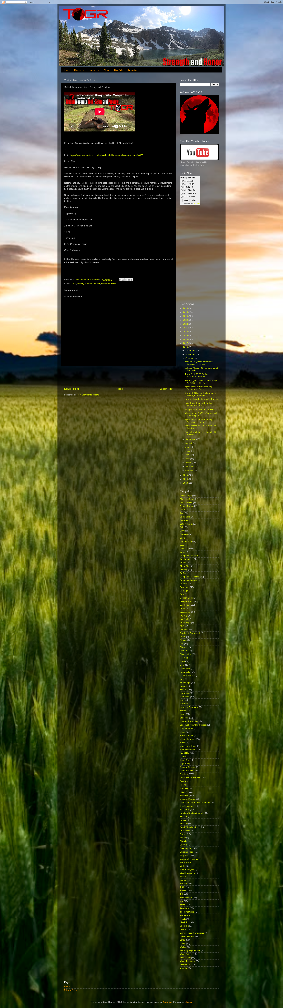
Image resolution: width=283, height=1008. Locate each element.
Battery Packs (186, 524)
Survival (183, 883)
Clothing (183, 570)
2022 (185, 324)
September (190, 439)
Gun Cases (185, 668)
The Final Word (187, 912)
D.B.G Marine (189, 196)
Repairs (183, 820)
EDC (182, 626)
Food (182, 661)
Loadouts (184, 718)
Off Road (184, 756)
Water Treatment (187, 961)
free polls (197, 203)
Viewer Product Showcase (192, 933)
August (188, 443)
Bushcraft (184, 548)
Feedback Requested (190, 633)
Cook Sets (184, 587)
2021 (185, 328)
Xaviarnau (167, 1002)
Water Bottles (186, 954)
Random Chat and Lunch (191, 813)
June (188, 451)
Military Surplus (84, 284)
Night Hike (184, 753)
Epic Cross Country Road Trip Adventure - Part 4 (199, 404)
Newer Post (71, 388)
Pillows (183, 785)
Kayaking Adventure (189, 707)
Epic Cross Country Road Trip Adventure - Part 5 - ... (199, 388)
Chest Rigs (185, 566)
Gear (74, 284)
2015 (185, 475)
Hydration (184, 693)
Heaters (183, 686)
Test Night (184, 908)
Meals (182, 732)
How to (183, 690)
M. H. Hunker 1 (189, 193)
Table (182, 887)
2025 (185, 312)
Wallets (183, 947)
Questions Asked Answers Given (195, 802)
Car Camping (186, 559)
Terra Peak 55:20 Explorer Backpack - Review (197, 375)
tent (181, 901)
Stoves (183, 876)
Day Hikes (184, 605)
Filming (183, 640)
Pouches (184, 788)
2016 (185, 347)
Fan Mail (184, 630)
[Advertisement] (118, 376)
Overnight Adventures (190, 778)
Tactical (183, 891)
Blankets (184, 534)
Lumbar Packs (186, 728)
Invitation (184, 704)
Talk (182, 894)
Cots (182, 594)
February (190, 466)
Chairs (183, 563)
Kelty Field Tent (189, 190)
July (187, 447)
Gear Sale (118, 69)
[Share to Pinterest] (131, 279)
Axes (182, 513)
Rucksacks (185, 831)
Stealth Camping (187, 873)
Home (67, 69)
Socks (182, 866)
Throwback (185, 915)
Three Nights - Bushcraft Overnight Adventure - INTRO (201, 381)
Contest (183, 584)
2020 (185, 331)
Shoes (183, 838)
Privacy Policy (70, 990)
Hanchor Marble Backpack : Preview (202, 399)
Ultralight (184, 922)
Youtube (183, 968)
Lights (182, 714)
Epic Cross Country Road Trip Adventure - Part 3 (199, 420)
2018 (185, 339)
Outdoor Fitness (187, 767)
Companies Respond (189, 577)
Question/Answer (188, 799)
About (107, 69)
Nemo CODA (188, 184)
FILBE (183, 637)
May (187, 455)
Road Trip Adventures (190, 827)
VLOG (183, 940)
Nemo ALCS (188, 181)
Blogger (188, 1002)
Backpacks (185, 517)
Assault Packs (186, 506)
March (188, 462)
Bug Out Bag (186, 541)
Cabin (182, 552)
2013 (185, 483)
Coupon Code (186, 598)
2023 (185, 320)
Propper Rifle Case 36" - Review (200, 409)
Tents (113, 284)
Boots (182, 538)
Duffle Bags (185, 623)
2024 (185, 316)
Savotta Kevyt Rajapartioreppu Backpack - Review (199, 363)
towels (183, 919)
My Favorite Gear (188, 750)
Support (183, 880)
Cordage (184, 591)
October (189, 358)
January (189, 470)
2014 (185, 479)
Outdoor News (186, 771)
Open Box (184, 760)
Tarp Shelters (186, 898)
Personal (184, 781)
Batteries (184, 520)
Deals (182, 608)
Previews (105, 284)
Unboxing (184, 926)
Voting (183, 943)
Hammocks (185, 672)
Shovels (183, 845)
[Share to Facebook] (128, 279)
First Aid (183, 651)
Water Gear (185, 958)
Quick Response (187, 806)
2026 (185, 308)
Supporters (132, 69)
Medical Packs (186, 735)
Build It (183, 545)
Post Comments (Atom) (88, 395)
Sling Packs (185, 855)
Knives (183, 711)
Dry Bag (183, 615)
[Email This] (120, 279)
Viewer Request (187, 936)
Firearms (184, 647)
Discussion (185, 612)
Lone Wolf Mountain (189, 721)
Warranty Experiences (190, 951)
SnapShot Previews (189, 859)
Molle (182, 742)
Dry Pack (184, 619)
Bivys (182, 531)
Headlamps (185, 682)
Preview (96, 284)
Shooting (184, 841)
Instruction (185, 696)
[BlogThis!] (123, 279)
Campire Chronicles (189, 555)
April (187, 459)
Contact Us (79, 69)
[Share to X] (125, 279)
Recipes (183, 816)
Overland (184, 774)
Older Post (166, 388)
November (190, 354)
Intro (182, 700)
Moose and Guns (188, 746)
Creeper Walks (187, 601)
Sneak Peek (185, 862)
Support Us (94, 69)
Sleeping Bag (186, 848)
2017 (185, 343)
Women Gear (186, 965)
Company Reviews (188, 580)
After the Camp (187, 499)
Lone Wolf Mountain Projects (193, 725)
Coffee (183, 573)
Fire (182, 644)
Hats (182, 679)
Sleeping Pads (186, 852)
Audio (182, 510)
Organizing (185, 764)
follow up (184, 658)
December (190, 350)
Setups (183, 834)
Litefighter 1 (188, 187)
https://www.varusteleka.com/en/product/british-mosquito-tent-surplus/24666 (106, 155)
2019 (185, 335)
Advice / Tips (186, 495)
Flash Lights (185, 654)
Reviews (184, 823)
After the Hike (186, 503)
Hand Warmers (187, 675)
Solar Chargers (187, 869)
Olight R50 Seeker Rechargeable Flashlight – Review (200, 394)
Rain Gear (184, 809)
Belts (182, 527)
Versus (183, 929)
